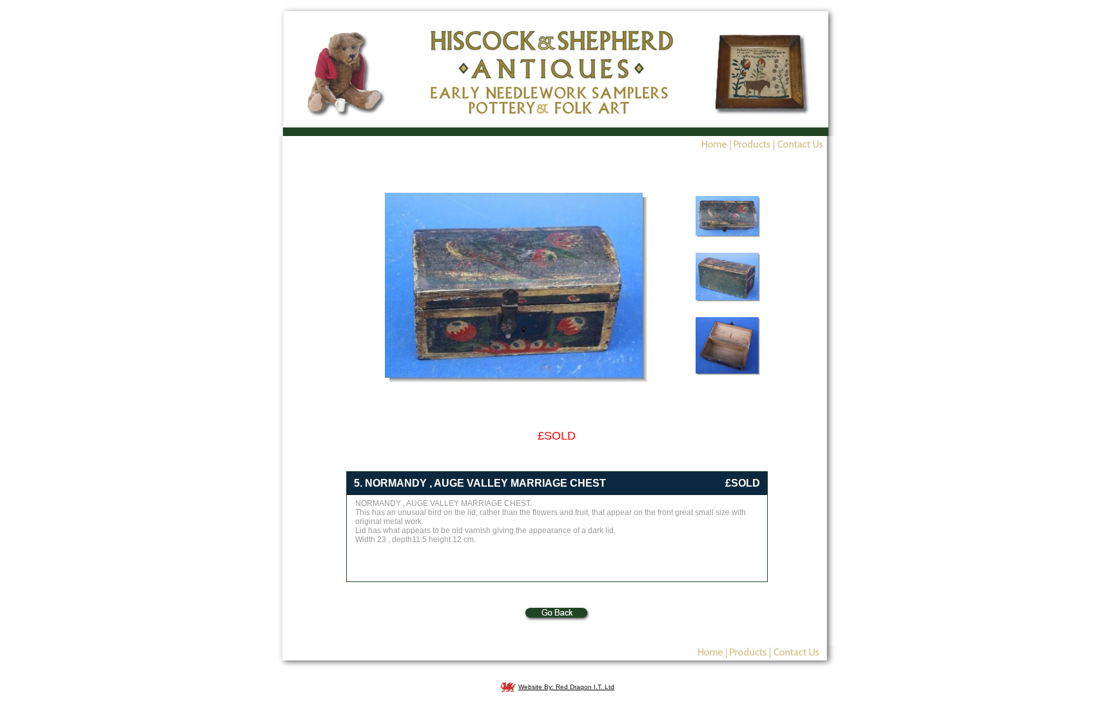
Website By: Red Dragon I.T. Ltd (566, 686)
